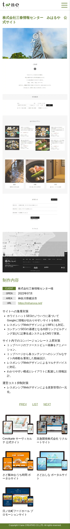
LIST (35, 404)
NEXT (47, 404)
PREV (23, 404)
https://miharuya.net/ (30, 303)
